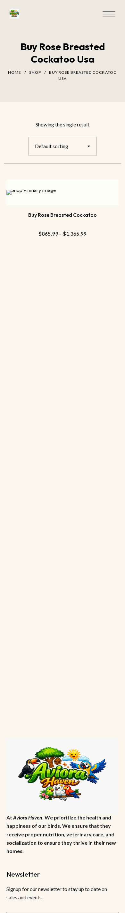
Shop (35, 72)
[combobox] (62, 146)
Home (14, 72)
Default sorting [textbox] (51, 146)
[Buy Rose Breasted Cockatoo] (62, 192)
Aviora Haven (27, 817)
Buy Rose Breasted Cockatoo (62, 215)
